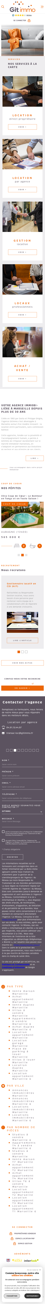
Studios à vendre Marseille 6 (22, 1137)
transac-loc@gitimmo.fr (19, 733)
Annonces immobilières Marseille (23, 1093)
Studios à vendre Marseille (20, 1154)
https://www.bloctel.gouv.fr (27, 945)
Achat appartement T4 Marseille (23, 1176)
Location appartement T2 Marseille (23, 1192)
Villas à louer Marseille (24, 1061)
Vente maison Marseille (23, 992)
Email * (6, 783)
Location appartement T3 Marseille (23, 1200)
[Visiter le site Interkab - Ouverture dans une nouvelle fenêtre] (31, 1260)
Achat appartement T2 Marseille (23, 1167)
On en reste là (32, 1270)
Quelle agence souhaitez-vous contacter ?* (21, 806)
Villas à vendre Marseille (20, 1013)
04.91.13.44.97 (14, 727)
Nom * (6, 760)
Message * (8, 819)
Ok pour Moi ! (32, 1296)
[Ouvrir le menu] (42, 6)
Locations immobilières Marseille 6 (23, 1118)
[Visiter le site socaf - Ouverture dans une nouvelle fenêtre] (17, 1260)
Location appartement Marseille (23, 1035)
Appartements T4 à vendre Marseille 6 (24, 1145)
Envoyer (12, 857)
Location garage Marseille (20, 1043)
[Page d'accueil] (22, 6)
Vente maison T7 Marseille (23, 1160)
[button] (19, 555)
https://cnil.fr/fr (9, 919)
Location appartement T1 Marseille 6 (24, 1209)
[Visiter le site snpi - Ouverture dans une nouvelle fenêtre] (8, 1260)
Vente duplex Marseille (23, 1006)
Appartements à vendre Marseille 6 (24, 1021)
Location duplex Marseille (20, 1068)
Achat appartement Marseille (23, 999)
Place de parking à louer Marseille (20, 1052)
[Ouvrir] (2, 6)
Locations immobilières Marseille (23, 1109)
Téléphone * (9, 794)
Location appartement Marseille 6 (23, 1076)
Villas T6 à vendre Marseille (21, 1184)
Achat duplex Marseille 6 (23, 1028)
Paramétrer (12, 1296)
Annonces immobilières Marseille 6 (23, 1101)
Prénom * (8, 772)
